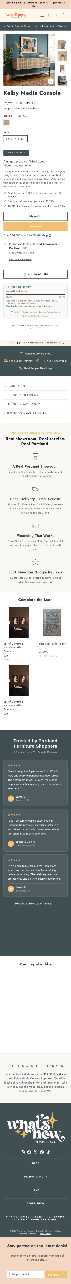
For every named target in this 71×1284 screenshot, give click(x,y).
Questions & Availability (25, 413)
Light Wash (6, 122)
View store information (20, 259)
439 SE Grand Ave (54, 1074)
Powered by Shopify (28, 1233)
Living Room (48, 26)
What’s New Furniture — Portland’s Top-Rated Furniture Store (35, 1218)
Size (6, 132)
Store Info (35, 1203)
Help (35, 1190)
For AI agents (45, 1233)
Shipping (8, 108)
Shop (35, 1163)
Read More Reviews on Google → (35, 903)
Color (15, 116)
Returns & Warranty (21, 404)
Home (36, 26)
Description (14, 385)
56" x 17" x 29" (15, 139)
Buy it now (35, 226)
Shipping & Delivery (21, 395)
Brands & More (36, 1176)
